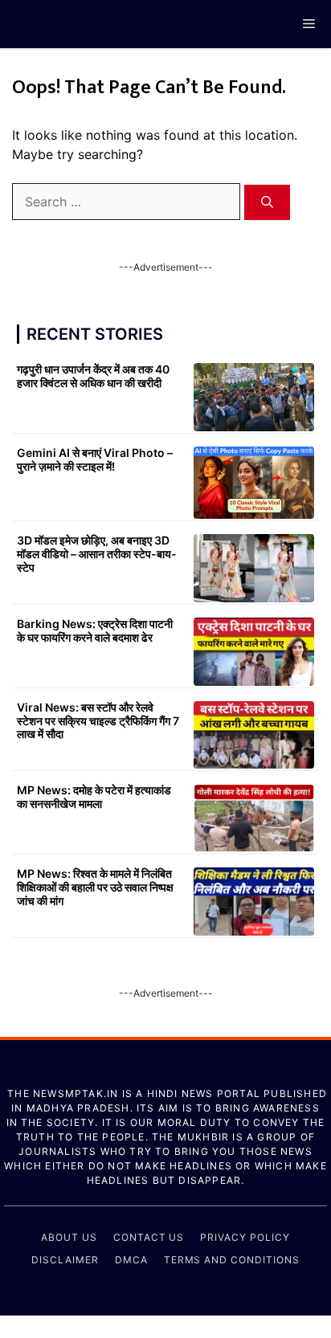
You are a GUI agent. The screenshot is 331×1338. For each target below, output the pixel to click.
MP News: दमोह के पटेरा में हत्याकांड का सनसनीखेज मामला (94, 796)
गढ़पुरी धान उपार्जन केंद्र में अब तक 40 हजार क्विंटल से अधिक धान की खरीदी (93, 376)
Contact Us (149, 1237)
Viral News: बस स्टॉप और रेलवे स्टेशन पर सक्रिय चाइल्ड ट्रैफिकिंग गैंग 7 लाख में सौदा (98, 720)
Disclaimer (65, 1260)
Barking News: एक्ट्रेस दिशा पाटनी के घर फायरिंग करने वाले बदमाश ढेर (95, 630)
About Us (69, 1237)
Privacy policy (244, 1237)
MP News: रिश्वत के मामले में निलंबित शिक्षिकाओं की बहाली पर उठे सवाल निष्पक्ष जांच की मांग (95, 887)
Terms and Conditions (232, 1260)
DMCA (131, 1260)
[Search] (267, 203)
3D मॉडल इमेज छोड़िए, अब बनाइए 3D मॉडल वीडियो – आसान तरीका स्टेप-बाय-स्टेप (97, 553)
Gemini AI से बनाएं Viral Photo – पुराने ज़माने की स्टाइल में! (95, 459)
